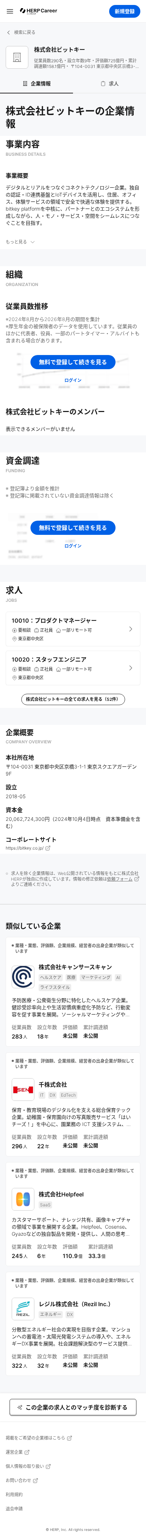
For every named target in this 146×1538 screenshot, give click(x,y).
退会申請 (14, 1508)
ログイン (73, 380)
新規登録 (125, 11)
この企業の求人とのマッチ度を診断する (77, 1407)
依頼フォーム (120, 879)
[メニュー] (10, 11)
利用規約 (14, 1494)
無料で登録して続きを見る (73, 362)
